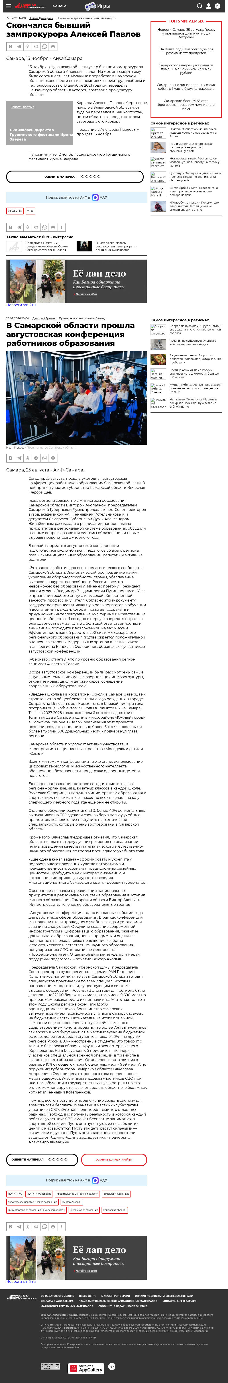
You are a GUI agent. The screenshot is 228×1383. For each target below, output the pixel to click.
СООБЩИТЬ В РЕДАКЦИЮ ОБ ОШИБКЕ (122, 1306)
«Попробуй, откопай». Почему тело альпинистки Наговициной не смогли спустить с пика (194, 206)
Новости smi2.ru (21, 305)
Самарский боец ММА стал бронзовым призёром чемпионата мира (186, 104)
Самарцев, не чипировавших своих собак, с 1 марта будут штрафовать (186, 87)
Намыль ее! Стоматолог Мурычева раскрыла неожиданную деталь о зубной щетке (194, 403)
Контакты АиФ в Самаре (179, 1301)
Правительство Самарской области (52, 447)
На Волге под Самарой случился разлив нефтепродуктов (186, 51)
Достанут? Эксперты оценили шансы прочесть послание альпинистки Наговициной (195, 176)
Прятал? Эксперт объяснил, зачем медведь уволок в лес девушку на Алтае (193, 132)
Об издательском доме (57, 1296)
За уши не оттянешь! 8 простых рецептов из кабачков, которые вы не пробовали (196, 359)
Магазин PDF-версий (115, 1296)
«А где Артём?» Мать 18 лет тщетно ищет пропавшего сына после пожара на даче (194, 191)
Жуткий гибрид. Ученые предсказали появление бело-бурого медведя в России (196, 388)
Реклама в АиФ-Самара (57, 1301)
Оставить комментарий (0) (114, 1159)
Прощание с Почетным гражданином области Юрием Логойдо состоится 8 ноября (46, 246)
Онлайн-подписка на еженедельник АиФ (164, 1296)
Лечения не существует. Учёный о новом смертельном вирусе (193, 342)
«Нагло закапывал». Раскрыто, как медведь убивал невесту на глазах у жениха (195, 162)
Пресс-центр (87, 1296)
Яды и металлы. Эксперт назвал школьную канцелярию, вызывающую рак (192, 147)
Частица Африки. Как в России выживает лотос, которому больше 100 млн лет (194, 373)
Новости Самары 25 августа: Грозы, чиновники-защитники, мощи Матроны (186, 33)
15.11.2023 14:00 (16, 18)
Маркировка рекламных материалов (67, 1306)
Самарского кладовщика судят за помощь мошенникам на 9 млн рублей (186, 69)
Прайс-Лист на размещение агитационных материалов (118, 1301)
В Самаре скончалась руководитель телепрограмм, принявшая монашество (116, 246)
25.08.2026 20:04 (17, 318)
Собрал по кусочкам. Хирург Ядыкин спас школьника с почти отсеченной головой (195, 329)
